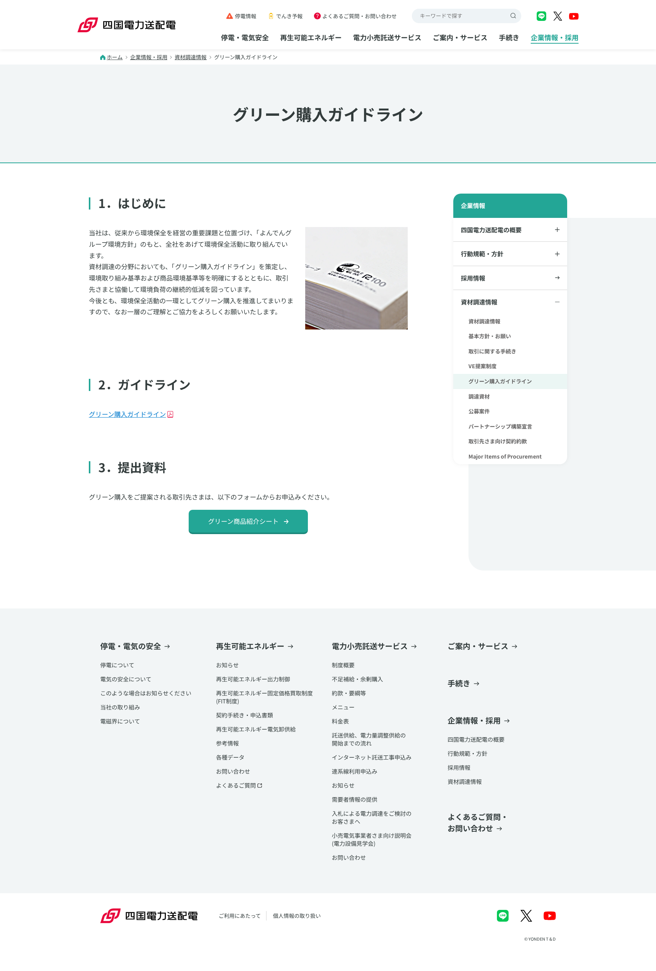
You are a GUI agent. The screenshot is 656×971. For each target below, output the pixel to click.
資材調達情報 (191, 57)
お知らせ (227, 665)
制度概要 (343, 665)
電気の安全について (125, 679)
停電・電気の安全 (130, 645)
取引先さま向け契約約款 (497, 441)
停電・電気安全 (245, 37)
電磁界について (120, 721)
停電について (117, 665)
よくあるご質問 (236, 785)
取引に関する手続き (492, 351)
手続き (509, 37)
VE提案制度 (482, 366)
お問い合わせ (233, 771)
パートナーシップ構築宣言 (500, 426)
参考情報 (227, 743)
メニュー (343, 707)
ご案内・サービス (460, 37)
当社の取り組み (120, 707)
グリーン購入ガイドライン (127, 414)
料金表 (340, 721)
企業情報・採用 (555, 37)
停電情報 (245, 16)
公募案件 (479, 411)
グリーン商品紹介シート (243, 521)
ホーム (115, 57)
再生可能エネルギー (311, 37)
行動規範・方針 (467, 753)
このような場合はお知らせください (145, 693)
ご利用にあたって (240, 915)
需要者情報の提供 (354, 799)
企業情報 (473, 205)
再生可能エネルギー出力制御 (253, 679)
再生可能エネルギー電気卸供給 (256, 729)
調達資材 (479, 396)
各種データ (230, 757)
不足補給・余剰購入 (357, 679)
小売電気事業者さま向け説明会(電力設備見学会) (372, 839)
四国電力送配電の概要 (476, 739)
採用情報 (473, 277)
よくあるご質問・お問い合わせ (359, 16)
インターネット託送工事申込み (372, 757)
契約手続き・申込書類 (244, 715)
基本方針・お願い (489, 336)
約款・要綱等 (349, 693)
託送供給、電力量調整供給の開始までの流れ (369, 739)
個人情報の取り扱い (297, 915)
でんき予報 (289, 16)
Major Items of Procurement (505, 456)
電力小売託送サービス (387, 37)
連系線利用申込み (354, 771)
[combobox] (459, 16)
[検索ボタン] (514, 16)
